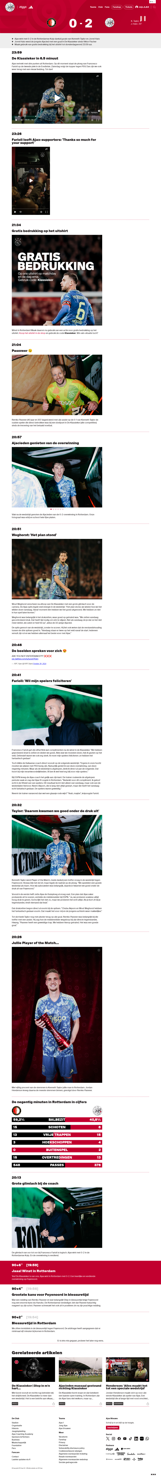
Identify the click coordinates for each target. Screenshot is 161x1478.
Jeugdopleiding (18, 1431)
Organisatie (17, 1425)
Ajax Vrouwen (65, 1428)
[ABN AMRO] (125, 1449)
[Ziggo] (22, 7)
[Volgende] (97, 477)
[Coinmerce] (109, 1459)
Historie (15, 1428)
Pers (14, 1448)
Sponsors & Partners (20, 1437)
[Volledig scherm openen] (98, 238)
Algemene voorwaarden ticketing (73, 1454)
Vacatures (63, 1437)
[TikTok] (130, 1439)
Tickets (128, 7)
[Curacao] (110, 1454)
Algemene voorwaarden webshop (73, 1459)
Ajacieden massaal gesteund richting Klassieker (80, 1387)
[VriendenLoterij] (120, 1454)
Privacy (62, 1442)
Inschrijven (112, 1427)
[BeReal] (142, 1439)
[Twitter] (108, 1439)
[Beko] (140, 1459)
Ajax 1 (61, 1423)
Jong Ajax (63, 1425)
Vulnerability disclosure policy (71, 1448)
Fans (107, 7)
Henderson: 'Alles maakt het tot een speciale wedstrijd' (126, 1387)
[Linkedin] (136, 1439)
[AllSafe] (126, 1459)
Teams (93, 7)
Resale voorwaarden (67, 1457)
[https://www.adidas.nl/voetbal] (31, 7)
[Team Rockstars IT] (141, 1454)
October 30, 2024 (39, 664)
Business (16, 1440)
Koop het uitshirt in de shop (32, 333)
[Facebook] (119, 1439)
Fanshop (117, 7)
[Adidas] (117, 1449)
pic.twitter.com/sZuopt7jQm (25, 659)
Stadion (15, 1423)
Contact (15, 1457)
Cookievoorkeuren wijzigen (70, 1451)
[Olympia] (118, 1459)
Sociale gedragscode (68, 1462)
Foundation (16, 1445)
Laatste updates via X (21, 1459)
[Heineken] (134, 1459)
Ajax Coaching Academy (22, 1434)
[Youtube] (125, 1439)
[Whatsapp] (147, 1439)
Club (100, 7)
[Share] (53, 1403)
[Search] (154, 7)
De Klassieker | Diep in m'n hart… (31, 1387)
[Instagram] (113, 1439)
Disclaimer (63, 1445)
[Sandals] (131, 1454)
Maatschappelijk (19, 1442)
